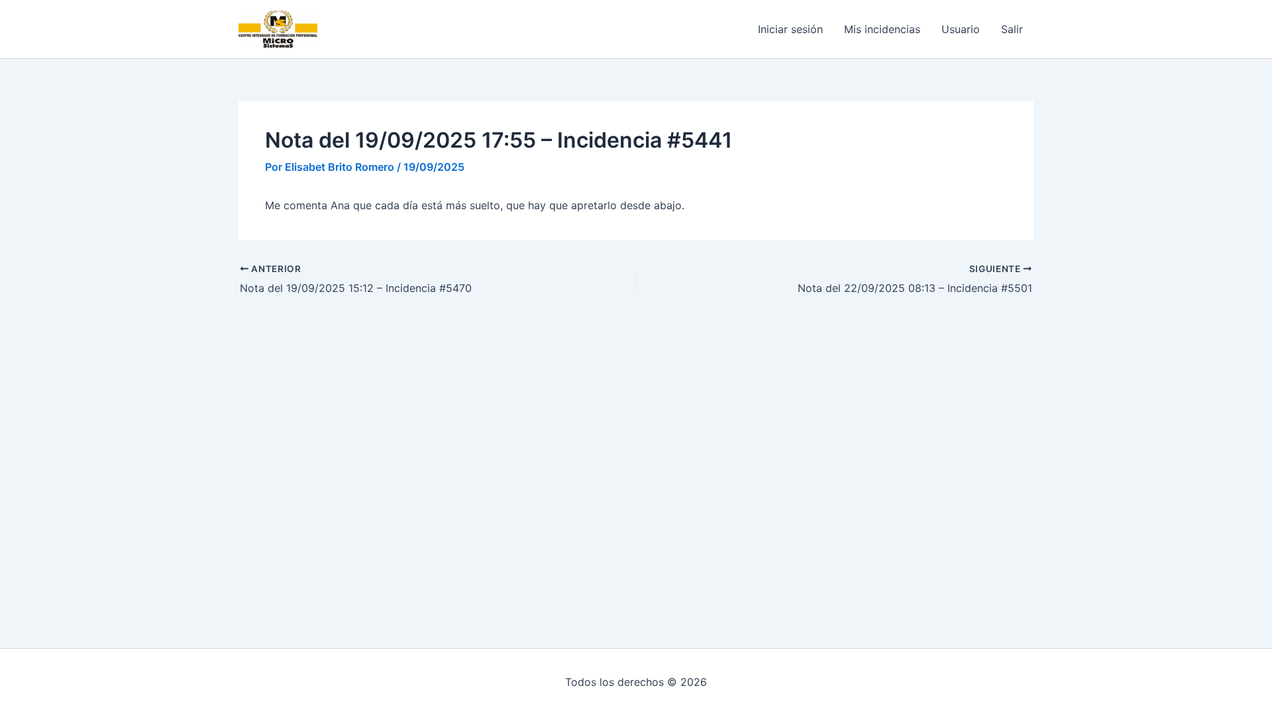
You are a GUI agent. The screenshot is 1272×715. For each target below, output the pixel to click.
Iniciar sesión (790, 29)
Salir (1012, 29)
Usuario (960, 29)
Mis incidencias (882, 29)
